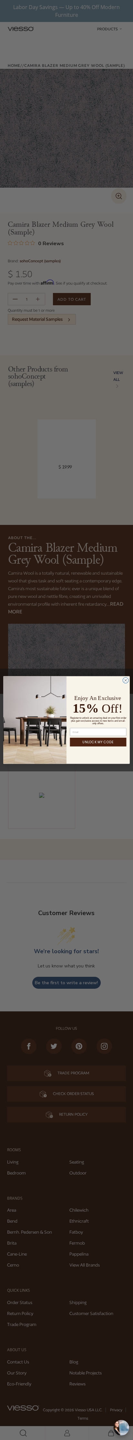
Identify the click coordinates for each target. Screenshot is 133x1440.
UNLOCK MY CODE (98, 742)
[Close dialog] (125, 680)
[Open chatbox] (121, 1427)
